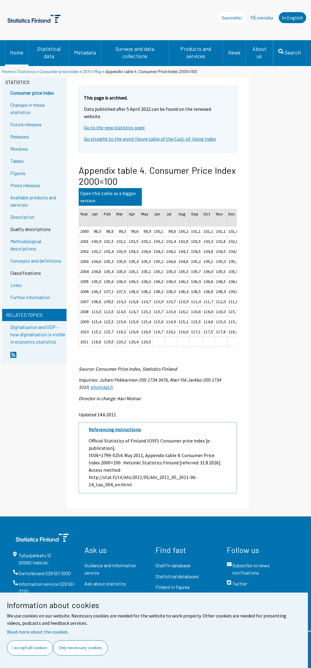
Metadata (85, 52)
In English (292, 18)
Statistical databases (177, 576)
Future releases (26, 124)
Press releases (25, 185)
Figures (18, 173)
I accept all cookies (29, 647)
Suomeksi (232, 18)
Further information (30, 297)
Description (22, 217)
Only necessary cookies (80, 647)
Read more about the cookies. (38, 632)
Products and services (195, 52)
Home (16, 52)
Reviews (19, 149)
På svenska (262, 18)
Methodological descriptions (25, 244)
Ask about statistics (105, 583)
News (234, 52)
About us (259, 52)
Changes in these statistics (27, 108)
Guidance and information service (110, 568)
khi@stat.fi (102, 387)
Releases (19, 136)
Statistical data (49, 52)
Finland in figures (173, 587)
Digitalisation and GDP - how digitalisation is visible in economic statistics (37, 334)
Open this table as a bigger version (108, 197)
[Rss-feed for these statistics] (37, 357)
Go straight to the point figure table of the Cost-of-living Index (150, 139)
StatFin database (173, 565)
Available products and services (33, 201)
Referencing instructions (115, 429)
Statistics (26, 71)
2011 (87, 71)
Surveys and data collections (134, 52)
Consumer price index (59, 71)
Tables (17, 161)
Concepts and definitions (35, 261)
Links (16, 285)
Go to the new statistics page (114, 127)
